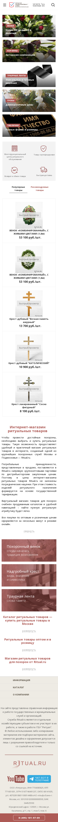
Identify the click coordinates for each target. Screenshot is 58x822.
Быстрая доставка (44, 175)
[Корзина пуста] (44, 5)
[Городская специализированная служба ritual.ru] (19, 7)
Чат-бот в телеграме (42, 779)
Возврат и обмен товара (15, 176)
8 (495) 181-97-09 (29, 817)
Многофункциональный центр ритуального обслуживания (15, 156)
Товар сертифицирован (44, 154)
